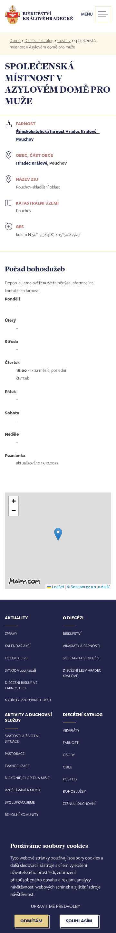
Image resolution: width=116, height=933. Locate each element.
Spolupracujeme (20, 802)
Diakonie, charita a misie (27, 777)
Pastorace (14, 753)
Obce (67, 767)
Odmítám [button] (31, 921)
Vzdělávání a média (23, 789)
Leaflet (57, 586)
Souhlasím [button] (79, 921)
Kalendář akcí (18, 645)
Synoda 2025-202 (19, 670)
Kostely (64, 40)
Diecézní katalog (38, 40)
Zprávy (11, 633)
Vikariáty (71, 730)
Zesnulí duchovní (79, 803)
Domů (15, 40)
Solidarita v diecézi (81, 657)
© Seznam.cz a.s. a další (88, 586)
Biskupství (72, 633)
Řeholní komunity (21, 814)
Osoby (69, 754)
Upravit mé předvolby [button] (55, 906)
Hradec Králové (31, 163)
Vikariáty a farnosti (81, 645)
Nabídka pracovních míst (28, 699)
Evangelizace (17, 765)
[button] (58, 534)
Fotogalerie (16, 657)
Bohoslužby (74, 791)
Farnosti (71, 742)
